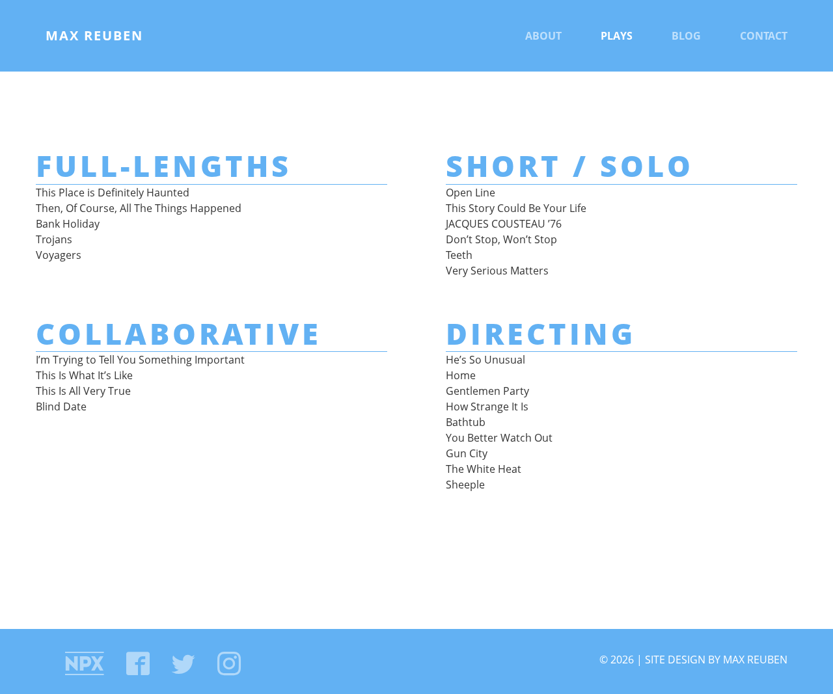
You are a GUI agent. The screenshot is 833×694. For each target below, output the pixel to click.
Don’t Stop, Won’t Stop (501, 239)
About (543, 36)
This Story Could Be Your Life (516, 208)
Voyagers (58, 255)
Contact (763, 36)
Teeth (459, 255)
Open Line (470, 192)
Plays (617, 36)
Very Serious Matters (497, 270)
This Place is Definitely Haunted (112, 192)
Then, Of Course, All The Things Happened (138, 208)
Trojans (54, 239)
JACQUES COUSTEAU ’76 (504, 224)
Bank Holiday (68, 224)
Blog (686, 36)
